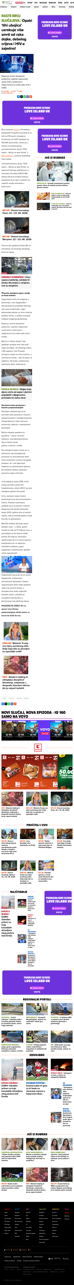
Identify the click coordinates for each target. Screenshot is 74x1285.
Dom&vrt (13, 7)
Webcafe (52, 2)
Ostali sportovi (18, 1230)
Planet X (54, 1227)
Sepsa (4, 698)
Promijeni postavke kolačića (31, 1261)
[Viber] (27, 96)
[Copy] (30, 96)
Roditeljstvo (42, 1233)
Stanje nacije (8, 1227)
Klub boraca (18, 1218)
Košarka (17, 1224)
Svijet (6, 1215)
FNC (16, 1233)
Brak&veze (3, 7)
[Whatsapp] (24, 96)
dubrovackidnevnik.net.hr (40, 1272)
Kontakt (19, 1261)
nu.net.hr (62, 1272)
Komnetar (54, 1221)
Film (27, 1215)
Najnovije (67, 1216)
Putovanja (62, 7)
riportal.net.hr (27, 1272)
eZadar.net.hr (54, 1272)
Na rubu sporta (18, 1221)
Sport (29, 2)
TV (26, 1224)
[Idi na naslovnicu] (7, 4)
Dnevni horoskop (56, 1218)
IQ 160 (27, 1236)
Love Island (29, 1227)
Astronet (54, 1212)
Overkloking (55, 1224)
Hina (20, 91)
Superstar (28, 1230)
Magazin (43, 2)
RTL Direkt (7, 1224)
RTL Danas (7, 1221)
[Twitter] (21, 96)
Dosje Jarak (7, 1230)
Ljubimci (45, 7)
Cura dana (54, 1215)
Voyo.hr (19, 1269)
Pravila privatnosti (10, 1261)
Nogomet (17, 1212)
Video (67, 1212)
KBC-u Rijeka (7, 155)
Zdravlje (41, 1236)
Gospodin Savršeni (31, 1233)
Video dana (55, 1236)
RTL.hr (6, 1269)
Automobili (42, 1242)
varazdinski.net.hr (59, 1269)
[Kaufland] (37, 747)
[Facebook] (18, 96)
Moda (53, 7)
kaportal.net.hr (48, 1269)
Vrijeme (6, 1233)
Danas (7, 1209)
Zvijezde (28, 1212)
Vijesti (6, 1212)
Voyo (27, 1239)
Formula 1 (17, 1236)
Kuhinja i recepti (25, 7)
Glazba (27, 1218)
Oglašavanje (16, 1257)
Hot (36, 2)
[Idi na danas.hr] (20, 2)
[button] (3, 723)
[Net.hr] (66, 1259)
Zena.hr (12, 1269)
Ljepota (36, 7)
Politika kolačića (38, 1257)
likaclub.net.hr (27, 1274)
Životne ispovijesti (44, 1239)
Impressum (8, 1257)
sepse (16, 129)
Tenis (16, 1227)
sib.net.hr (39, 1269)
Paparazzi (28, 1221)
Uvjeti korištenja (27, 1257)
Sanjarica (67, 1219)
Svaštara (54, 1230)
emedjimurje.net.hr (28, 1269)
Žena (60, 2)
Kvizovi (54, 1233)
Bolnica (26, 698)
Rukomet (17, 1215)
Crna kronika (8, 1218)
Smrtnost (11, 698)
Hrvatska (18, 698)
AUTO (66, 3)
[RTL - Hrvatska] (57, 1259)
